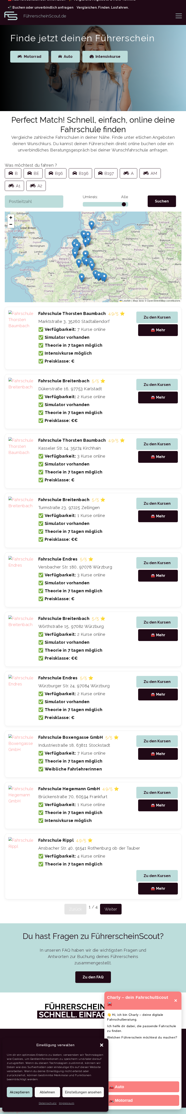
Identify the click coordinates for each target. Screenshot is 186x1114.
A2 (39, 185)
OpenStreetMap (156, 300)
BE (36, 173)
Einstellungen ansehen (83, 1092)
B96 (59, 173)
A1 (18, 185)
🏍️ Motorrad (121, 1100)
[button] (101, 1045)
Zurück (75, 909)
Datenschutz (48, 1103)
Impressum (66, 1103)
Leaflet (126, 300)
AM (154, 173)
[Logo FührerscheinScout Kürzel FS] (11, 16)
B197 (109, 173)
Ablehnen (47, 1092)
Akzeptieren (19, 1092)
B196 (83, 173)
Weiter (111, 909)
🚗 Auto (116, 1087)
